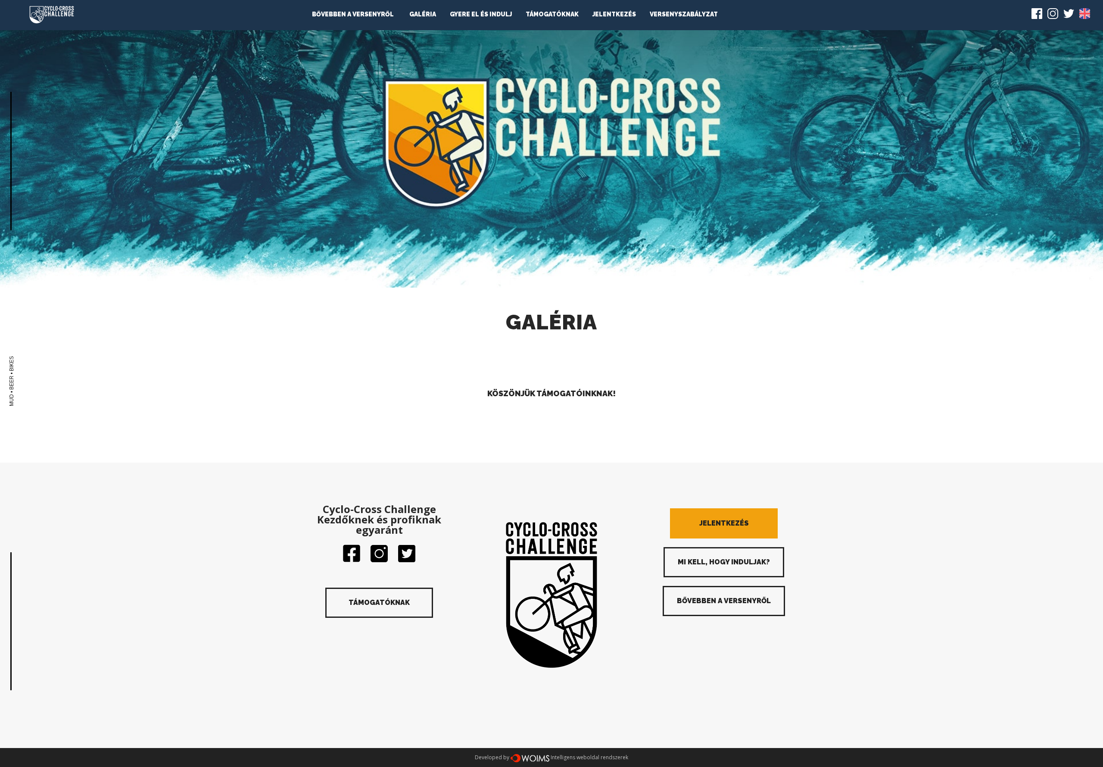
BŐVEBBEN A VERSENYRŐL (353, 14)
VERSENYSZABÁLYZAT (684, 14)
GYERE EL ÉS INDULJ (481, 14)
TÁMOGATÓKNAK (552, 14)
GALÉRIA (422, 14)
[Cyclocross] (52, 15)
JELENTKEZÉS (614, 14)
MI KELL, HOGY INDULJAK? (724, 562)
